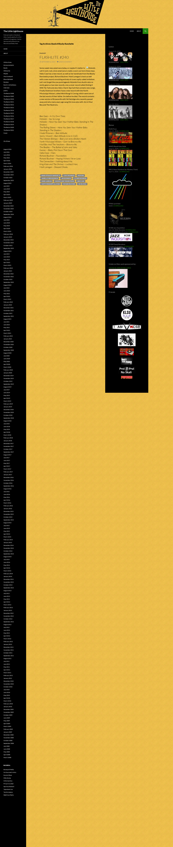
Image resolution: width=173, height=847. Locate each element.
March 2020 (7, 367)
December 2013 (9, 579)
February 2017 (8, 472)
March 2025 (7, 197)
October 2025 (8, 177)
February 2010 (8, 704)
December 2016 (9, 477)
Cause (5, 133)
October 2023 (8, 245)
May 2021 (7, 327)
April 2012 (7, 636)
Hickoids (81, 175)
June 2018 (7, 426)
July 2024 (7, 220)
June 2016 (7, 494)
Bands (5, 68)
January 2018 (8, 441)
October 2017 (8, 449)
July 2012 (7, 627)
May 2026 (7, 158)
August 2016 (7, 489)
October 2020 (8, 347)
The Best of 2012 (9, 105)
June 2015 (7, 528)
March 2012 (7, 639)
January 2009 (8, 732)
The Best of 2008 (9, 93)
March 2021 (7, 333)
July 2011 (7, 661)
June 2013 (7, 596)
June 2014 (7, 562)
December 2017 (9, 443)
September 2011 (9, 656)
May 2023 (7, 259)
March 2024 (7, 231)
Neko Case (80, 181)
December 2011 (9, 647)
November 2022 (9, 276)
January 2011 (8, 678)
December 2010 (9, 681)
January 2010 (8, 706)
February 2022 (8, 302)
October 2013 (8, 585)
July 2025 (7, 186)
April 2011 (7, 670)
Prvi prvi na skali (8, 784)
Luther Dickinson (80, 178)
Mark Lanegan (47, 181)
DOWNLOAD (124, 131)
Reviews (6, 82)
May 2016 (7, 497)
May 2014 (7, 565)
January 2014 (8, 576)
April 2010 (7, 698)
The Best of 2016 (9, 116)
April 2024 (7, 228)
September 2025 (9, 180)
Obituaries (7, 71)
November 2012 (9, 616)
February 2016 (8, 506)
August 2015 (7, 523)
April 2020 (7, 364)
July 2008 (7, 746)
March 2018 (7, 435)
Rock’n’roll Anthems (10, 85)
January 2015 (8, 542)
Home (132, 31)
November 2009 (9, 712)
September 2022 (9, 282)
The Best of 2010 (9, 99)
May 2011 (7, 667)
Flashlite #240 (54, 57)
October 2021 (8, 313)
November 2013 (9, 582)
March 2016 (7, 503)
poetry (6, 90)
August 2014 (7, 557)
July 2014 (7, 559)
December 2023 (9, 240)
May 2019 (7, 395)
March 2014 (7, 571)
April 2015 (7, 534)
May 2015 (7, 531)
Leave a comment (65, 62)
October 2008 (8, 740)
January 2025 (8, 203)
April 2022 (7, 296)
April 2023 (7, 262)
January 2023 (8, 271)
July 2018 (7, 424)
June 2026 (7, 155)
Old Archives (8, 62)
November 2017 (9, 446)
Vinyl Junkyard (8, 76)
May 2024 (7, 226)
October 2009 (8, 715)
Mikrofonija (7, 778)
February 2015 (8, 540)
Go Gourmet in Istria (10, 772)
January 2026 (8, 169)
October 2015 (8, 517)
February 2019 (8, 404)
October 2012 (8, 619)
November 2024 (9, 209)
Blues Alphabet (8, 79)
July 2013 (7, 593)
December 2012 (9, 613)
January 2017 (8, 474)
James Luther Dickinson (50, 178)
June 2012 (7, 630)
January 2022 (8, 305)
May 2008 (7, 752)
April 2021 (7, 330)
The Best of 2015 (9, 113)
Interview (6, 88)
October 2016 (8, 483)
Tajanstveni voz (8, 789)
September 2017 (9, 452)
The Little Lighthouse (13, 31)
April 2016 (7, 500)
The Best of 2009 (9, 96)
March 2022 (7, 299)
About (139, 31)
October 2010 (8, 687)
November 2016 (9, 480)
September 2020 (9, 350)
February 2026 (8, 166)
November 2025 (9, 175)
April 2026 (7, 160)
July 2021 (7, 322)
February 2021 (8, 336)
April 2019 (7, 398)
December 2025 (9, 172)
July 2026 (7, 152)
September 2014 (9, 554)
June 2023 (7, 257)
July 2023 (7, 254)
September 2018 (9, 418)
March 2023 (7, 265)
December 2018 (9, 409)
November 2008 (9, 738)
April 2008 (7, 755)
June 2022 (7, 291)
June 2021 (7, 325)
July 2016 (7, 491)
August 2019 (7, 387)
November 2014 (9, 548)
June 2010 (7, 692)
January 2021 (8, 339)
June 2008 (7, 749)
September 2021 (9, 316)
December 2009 (9, 709)
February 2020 (8, 370)
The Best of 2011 (9, 102)
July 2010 (7, 689)
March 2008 (7, 757)
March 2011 (7, 672)
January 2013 (8, 610)
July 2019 (7, 390)
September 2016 (9, 486)
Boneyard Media (9, 769)
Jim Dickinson (66, 178)
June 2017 (7, 460)
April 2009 (7, 723)
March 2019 (7, 401)
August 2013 (7, 590)
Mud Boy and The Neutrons (64, 181)
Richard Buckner (69, 184)
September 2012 (9, 622)
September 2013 (9, 588)
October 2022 (8, 279)
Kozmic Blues (8, 775)
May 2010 (7, 695)
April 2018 (7, 432)
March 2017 (7, 469)
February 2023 (8, 268)
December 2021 (9, 308)
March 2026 (7, 163)
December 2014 (9, 545)
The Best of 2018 (9, 122)
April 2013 (7, 602)
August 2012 (7, 624)
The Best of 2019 (9, 124)
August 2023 (7, 251)
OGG (122, 62)
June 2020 (7, 358)
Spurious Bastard (9, 786)
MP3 (126, 62)
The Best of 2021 (9, 130)
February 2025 (8, 200)
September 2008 (9, 743)
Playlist (43, 53)
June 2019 (7, 392)
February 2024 (8, 234)
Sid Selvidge (82, 184)
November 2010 (9, 684)
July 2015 (7, 525)
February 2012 (8, 641)
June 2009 (7, 718)
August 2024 (7, 217)
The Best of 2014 (9, 110)
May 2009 (7, 721)
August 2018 (7, 421)
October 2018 (8, 415)
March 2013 (7, 605)
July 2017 (7, 458)
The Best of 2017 (9, 119)
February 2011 (8, 675)
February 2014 (8, 573)
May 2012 (7, 633)
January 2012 (8, 644)
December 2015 (9, 511)
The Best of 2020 (9, 127)
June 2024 (7, 223)
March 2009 (7, 726)
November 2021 (9, 310)
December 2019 (9, 375)
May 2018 (7, 429)
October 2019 (8, 381)
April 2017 (7, 466)
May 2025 (7, 192)
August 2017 (7, 455)
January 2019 (8, 407)
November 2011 (9, 650)
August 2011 (7, 658)
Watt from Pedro (9, 795)
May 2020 (7, 361)
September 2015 (9, 520)
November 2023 (9, 243)
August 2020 (7, 353)
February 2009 (8, 729)
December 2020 (9, 342)
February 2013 (8, 607)
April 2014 (7, 568)
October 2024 (8, 211)
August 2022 (7, 285)
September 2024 (9, 214)
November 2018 (9, 412)
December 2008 (9, 735)
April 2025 (7, 194)
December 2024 (9, 206)
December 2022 (9, 274)
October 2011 (8, 653)
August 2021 (7, 319)
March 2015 (7, 537)
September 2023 (9, 248)
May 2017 (7, 463)
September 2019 (9, 384)
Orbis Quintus (8, 781)
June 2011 (7, 664)
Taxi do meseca (8, 792)
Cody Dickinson (69, 175)
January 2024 (8, 237)
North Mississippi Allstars (51, 184)
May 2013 (7, 599)
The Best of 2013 (9, 107)
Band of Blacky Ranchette (51, 175)
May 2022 (7, 293)
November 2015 (9, 514)
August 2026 (7, 149)
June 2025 (7, 189)
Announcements (9, 65)
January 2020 (8, 373)
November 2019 (9, 378)
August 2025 (7, 183)
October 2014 (8, 551)
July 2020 (7, 356)
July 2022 (7, 288)
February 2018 (8, 438)
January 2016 (8, 508)
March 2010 (7, 701)
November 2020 (9, 344)
